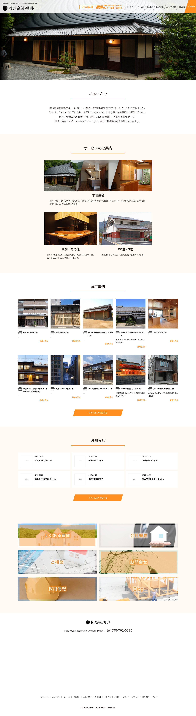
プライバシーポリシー (131, 697)
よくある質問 (171, 7)
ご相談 (117, 697)
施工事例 (150, 7)
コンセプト (131, 7)
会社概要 (182, 7)
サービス (140, 7)
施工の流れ (160, 7)
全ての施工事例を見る (98, 413)
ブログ (154, 697)
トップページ (44, 697)
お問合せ (191, 7)
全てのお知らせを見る (98, 498)
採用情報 (145, 697)
